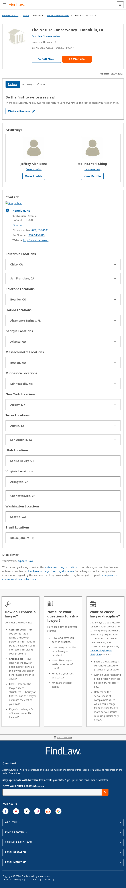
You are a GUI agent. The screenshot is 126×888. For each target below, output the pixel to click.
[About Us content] (120, 822)
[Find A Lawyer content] (120, 832)
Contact (41, 84)
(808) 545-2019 (36, 235)
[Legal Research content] (120, 852)
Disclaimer (32, 879)
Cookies (47, 879)
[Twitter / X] (27, 811)
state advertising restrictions (61, 567)
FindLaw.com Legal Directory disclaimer (51, 571)
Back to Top (64, 737)
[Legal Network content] (120, 862)
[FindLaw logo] (17, 5)
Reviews (12, 84)
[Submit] (105, 792)
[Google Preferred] (58, 811)
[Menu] (4, 5)
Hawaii (26, 15)
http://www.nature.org (36, 240)
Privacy (18, 879)
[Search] (120, 4)
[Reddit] (48, 811)
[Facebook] (5, 811)
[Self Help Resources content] (120, 842)
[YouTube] (16, 811)
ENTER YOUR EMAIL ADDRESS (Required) (23, 786)
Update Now (25, 561)
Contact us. (15, 773)
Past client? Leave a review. (46, 36)
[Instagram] (37, 811)
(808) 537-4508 (40, 230)
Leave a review (33, 169)
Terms (5, 879)
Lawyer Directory (10, 15)
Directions (18, 225)
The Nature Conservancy (58, 15)
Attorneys (28, 84)
